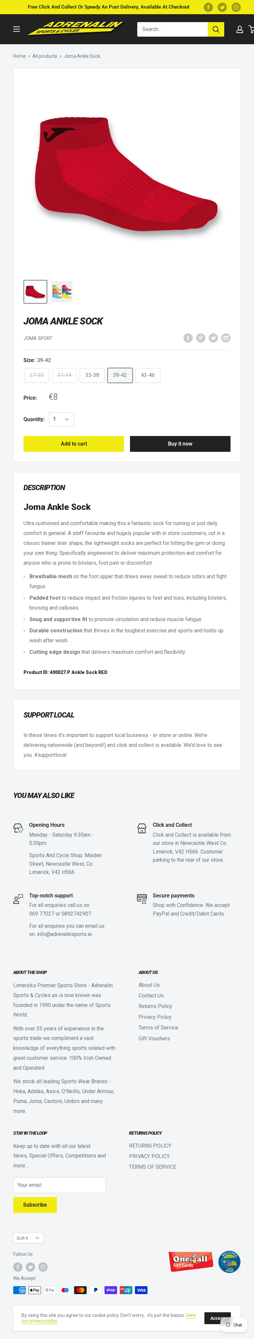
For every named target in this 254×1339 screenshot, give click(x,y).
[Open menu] (16, 29)
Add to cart (74, 444)
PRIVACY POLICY (149, 1156)
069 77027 (41, 914)
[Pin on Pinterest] (200, 338)
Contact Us (151, 995)
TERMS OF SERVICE (152, 1167)
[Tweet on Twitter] (213, 338)
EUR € (22, 1238)
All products (44, 56)
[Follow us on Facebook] (208, 7)
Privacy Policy (155, 1017)
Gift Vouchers (154, 1038)
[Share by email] (226, 338)
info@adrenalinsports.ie (64, 934)
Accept (217, 1318)
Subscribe (35, 1205)
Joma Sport (38, 338)
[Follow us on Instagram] (236, 7)
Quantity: (34, 419)
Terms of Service (158, 1027)
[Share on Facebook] (188, 338)
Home (19, 56)
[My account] (239, 29)
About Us (149, 985)
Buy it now (180, 444)
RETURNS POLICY (150, 1146)
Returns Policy (155, 1006)
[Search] (216, 29)
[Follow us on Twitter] (222, 7)
